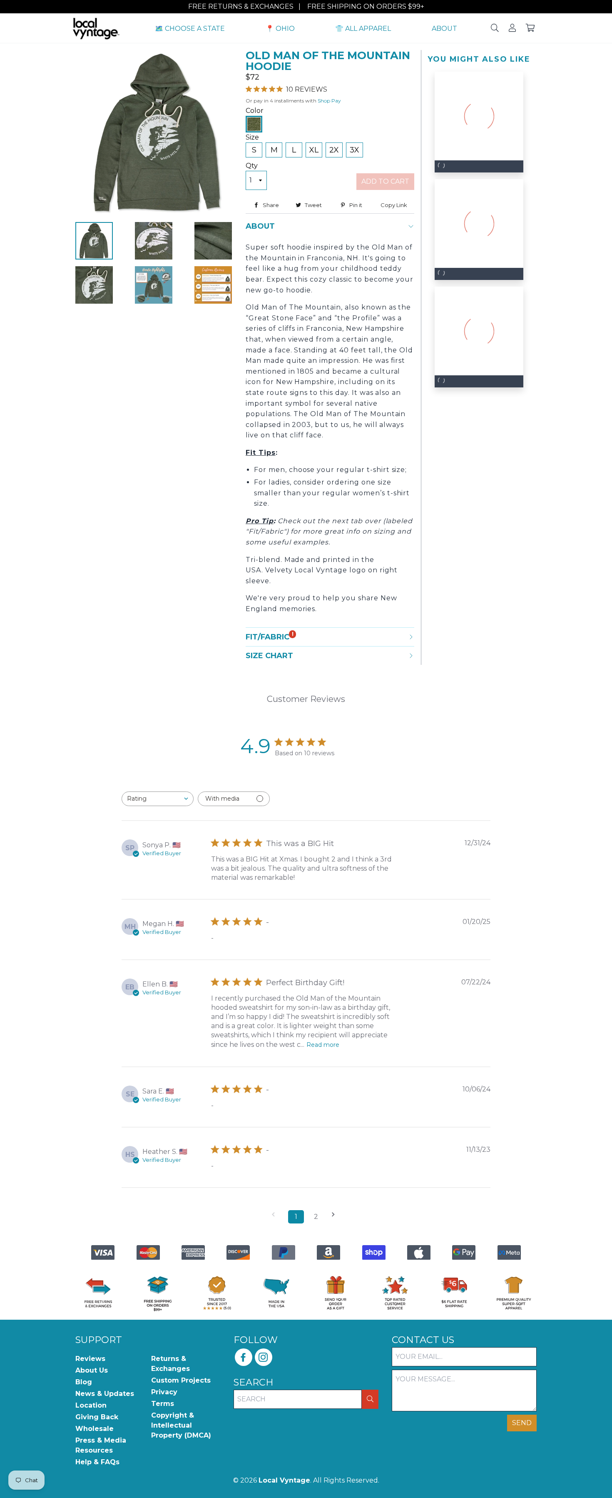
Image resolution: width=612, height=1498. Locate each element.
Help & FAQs (97, 1462)
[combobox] (158, 798)
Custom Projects (181, 1380)
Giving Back (96, 1417)
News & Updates (104, 1394)
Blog (83, 1382)
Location (91, 1405)
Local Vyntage (284, 1480)
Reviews (90, 1359)
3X (354, 150)
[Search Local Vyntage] (495, 28)
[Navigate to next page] (336, 1214)
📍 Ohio (280, 28)
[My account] (512, 28)
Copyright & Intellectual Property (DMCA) (181, 1425)
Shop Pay (329, 100)
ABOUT (444, 28)
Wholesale (94, 1429)
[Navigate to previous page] (276, 1214)
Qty (252, 166)
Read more (322, 1045)
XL (313, 150)
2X (334, 150)
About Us (91, 1370)
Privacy (164, 1392)
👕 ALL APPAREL (363, 28)
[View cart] (530, 28)
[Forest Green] (254, 124)
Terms (162, 1404)
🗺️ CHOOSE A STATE (190, 28)
